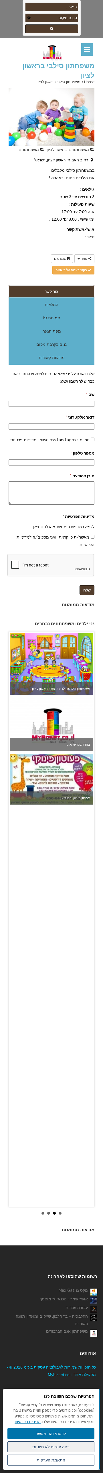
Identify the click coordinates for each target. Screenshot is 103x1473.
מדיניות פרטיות (23, 440)
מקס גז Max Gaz (73, 1290)
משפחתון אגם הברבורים (67, 1331)
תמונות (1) (51, 318)
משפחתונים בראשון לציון (68, 149)
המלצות (51, 304)
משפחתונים (29, 149)
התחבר (23, 373)
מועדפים (60, 259)
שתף (84, 259)
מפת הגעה (51, 331)
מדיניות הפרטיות (28, 1421)
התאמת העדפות (51, 1460)
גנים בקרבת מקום (51, 344)
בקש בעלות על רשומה (72, 270)
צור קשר (51, 291)
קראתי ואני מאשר (51, 1433)
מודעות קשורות (52, 357)
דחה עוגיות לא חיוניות (51, 1447)
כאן (36, 526)
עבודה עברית (77, 1307)
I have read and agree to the (49, 440)
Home (89, 82)
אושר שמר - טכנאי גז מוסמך (64, 1299)
